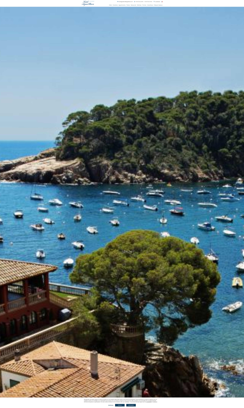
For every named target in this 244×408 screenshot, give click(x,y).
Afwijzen (120, 405)
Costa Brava (150, 5)
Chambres (115, 5)
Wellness (139, 5)
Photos (128, 5)
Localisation (157, 1)
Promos (144, 5)
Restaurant (133, 5)
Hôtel (110, 5)
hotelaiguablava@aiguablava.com (125, 1)
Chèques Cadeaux (158, 5)
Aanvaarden (131, 405)
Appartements (122, 5)
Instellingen (110, 405)
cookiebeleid (148, 401)
